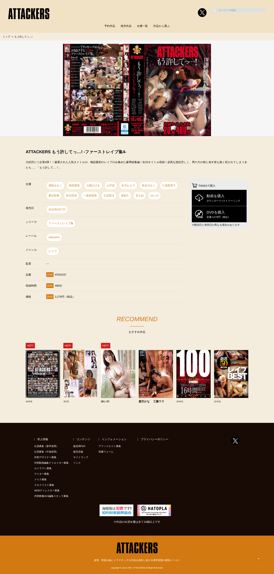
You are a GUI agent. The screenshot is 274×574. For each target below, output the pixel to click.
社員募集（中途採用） (46, 451)
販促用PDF (79, 446)
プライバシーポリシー (154, 439)
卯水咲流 (71, 195)
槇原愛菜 (74, 185)
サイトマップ (80, 457)
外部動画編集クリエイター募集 (51, 463)
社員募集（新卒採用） (46, 446)
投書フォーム (106, 451)
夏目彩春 (54, 195)
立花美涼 (108, 195)
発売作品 (126, 25)
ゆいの (154, 195)
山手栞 (111, 185)
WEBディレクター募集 (47, 490)
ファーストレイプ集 (61, 223)
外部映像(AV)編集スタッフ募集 (51, 496)
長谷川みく (148, 185)
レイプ (53, 251)
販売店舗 (78, 451)
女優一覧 (142, 25)
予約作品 (109, 25)
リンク (77, 463)
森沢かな (144, 401)
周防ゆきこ (55, 185)
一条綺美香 (90, 195)
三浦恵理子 (169, 185)
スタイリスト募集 (44, 485)
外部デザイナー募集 (45, 457)
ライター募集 (41, 474)
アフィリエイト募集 (110, 446)
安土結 (140, 195)
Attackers (54, 237)
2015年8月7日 (57, 209)
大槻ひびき (93, 185)
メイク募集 (40, 479)
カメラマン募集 (43, 468)
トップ (6, 36)
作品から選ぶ (161, 25)
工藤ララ (158, 401)
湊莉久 (125, 195)
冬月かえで (128, 185)
